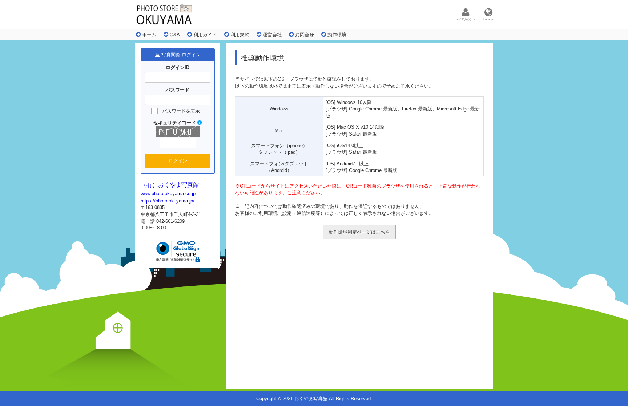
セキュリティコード (175, 122)
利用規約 (239, 34)
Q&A (174, 34)
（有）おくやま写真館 (170, 185)
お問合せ (304, 34)
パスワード (177, 90)
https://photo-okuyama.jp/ (167, 201)
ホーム (148, 34)
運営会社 (271, 34)
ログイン (177, 161)
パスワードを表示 (181, 111)
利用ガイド (204, 34)
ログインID (177, 67)
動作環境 (336, 34)
